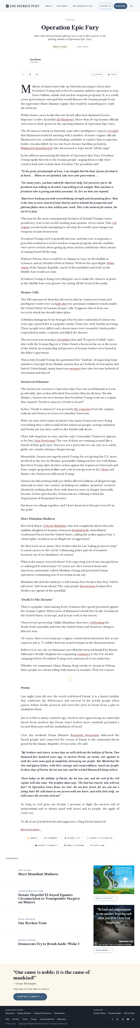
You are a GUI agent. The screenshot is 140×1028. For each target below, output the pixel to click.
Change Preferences (42, 1013)
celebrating (96, 622)
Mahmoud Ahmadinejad (36, 148)
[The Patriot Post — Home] (23, 6)
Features (62, 6)
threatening (87, 586)
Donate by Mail (114, 1013)
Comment (52, 838)
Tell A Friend (129, 1013)
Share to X (73, 838)
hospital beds (80, 530)
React (32, 838)
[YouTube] (128, 1019)
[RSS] (133, 1019)
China (104, 469)
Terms (25, 1019)
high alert (61, 303)
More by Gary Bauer (31, 830)
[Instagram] (123, 1019)
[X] (117, 1019)
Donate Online (99, 1013)
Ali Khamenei (65, 119)
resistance (83, 654)
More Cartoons (105, 898)
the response (82, 409)
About (49, 6)
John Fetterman (44, 440)
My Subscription (82, 6)
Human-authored (47, 1019)
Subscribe (121, 6)
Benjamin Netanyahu (85, 735)
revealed (112, 131)
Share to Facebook (101, 838)
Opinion (70, 20)
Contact (15, 1019)
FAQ (7, 1019)
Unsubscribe (59, 1013)
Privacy (34, 1019)
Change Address (24, 1013)
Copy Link (99, 845)
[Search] (131, 6)
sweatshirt (63, 339)
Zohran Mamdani (54, 525)
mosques (75, 368)
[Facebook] (112, 1019)
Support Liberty (30, 997)
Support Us (105, 6)
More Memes (103, 950)
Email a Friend (75, 845)
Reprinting (61, 1019)
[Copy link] (37, 74)
